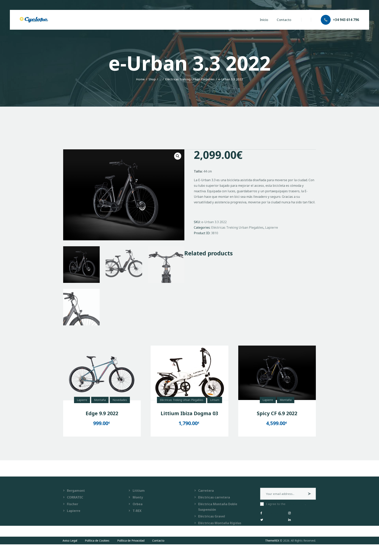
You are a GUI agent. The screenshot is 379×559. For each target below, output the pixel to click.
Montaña (100, 400)
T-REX (137, 511)
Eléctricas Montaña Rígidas (219, 523)
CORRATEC (75, 497)
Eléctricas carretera (214, 497)
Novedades (120, 400)
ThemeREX (272, 540)
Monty (138, 497)
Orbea (138, 504)
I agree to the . (286, 504)
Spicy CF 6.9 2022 (277, 413)
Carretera (206, 490)
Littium (214, 400)
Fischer (72, 504)
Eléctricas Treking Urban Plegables (190, 79)
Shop (152, 79)
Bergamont (76, 490)
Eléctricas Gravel (211, 516)
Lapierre (271, 227)
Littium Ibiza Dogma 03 (189, 413)
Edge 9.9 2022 (102, 413)
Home (140, 79)
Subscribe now (310, 494)
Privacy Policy (295, 504)
